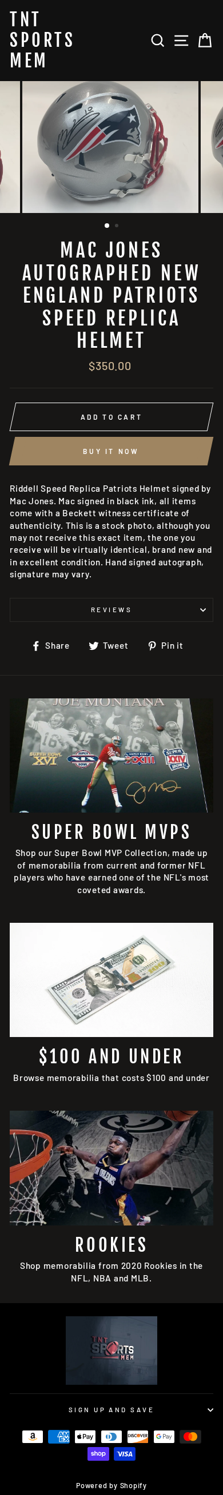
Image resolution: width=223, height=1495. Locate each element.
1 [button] (107, 226)
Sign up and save (111, 1409)
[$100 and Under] (111, 980)
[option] (111, 147)
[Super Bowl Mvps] (111, 755)
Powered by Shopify (111, 1485)
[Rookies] (111, 1168)
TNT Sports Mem (42, 40)
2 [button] (118, 227)
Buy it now (111, 451)
